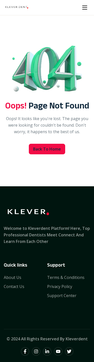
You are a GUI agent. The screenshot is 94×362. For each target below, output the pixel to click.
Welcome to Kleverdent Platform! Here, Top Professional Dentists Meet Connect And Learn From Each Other (47, 235)
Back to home (47, 149)
